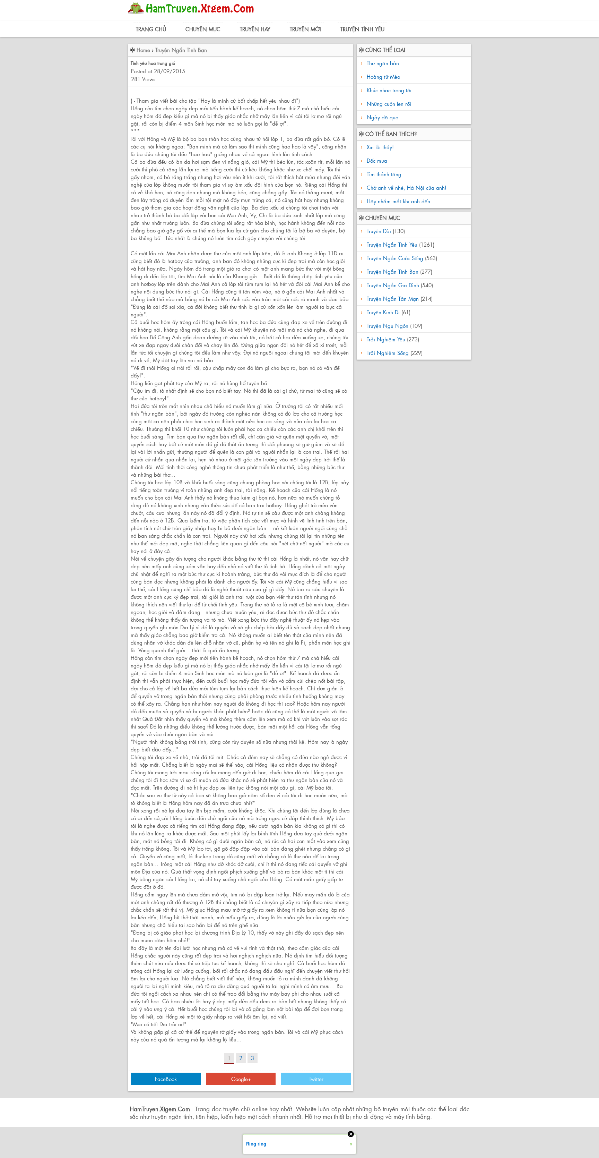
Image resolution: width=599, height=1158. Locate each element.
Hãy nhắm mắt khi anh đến (397, 201)
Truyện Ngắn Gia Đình (393, 285)
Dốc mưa (376, 160)
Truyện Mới (305, 29)
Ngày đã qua (383, 117)
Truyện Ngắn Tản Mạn (393, 299)
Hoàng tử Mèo (383, 76)
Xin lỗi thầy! (379, 147)
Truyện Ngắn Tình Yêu (392, 244)
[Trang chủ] (192, 15)
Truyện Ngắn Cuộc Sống (395, 258)
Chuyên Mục (202, 29)
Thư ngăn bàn (383, 63)
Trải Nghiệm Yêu (386, 339)
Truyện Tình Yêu (362, 29)
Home (143, 50)
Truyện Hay (255, 29)
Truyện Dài (379, 231)
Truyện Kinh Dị (383, 312)
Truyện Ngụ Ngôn (387, 326)
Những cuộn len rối (389, 104)
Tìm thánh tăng (383, 174)
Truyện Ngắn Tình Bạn (181, 50)
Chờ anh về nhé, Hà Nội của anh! (405, 187)
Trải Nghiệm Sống (388, 353)
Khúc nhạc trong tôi (389, 90)
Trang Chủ (151, 29)
